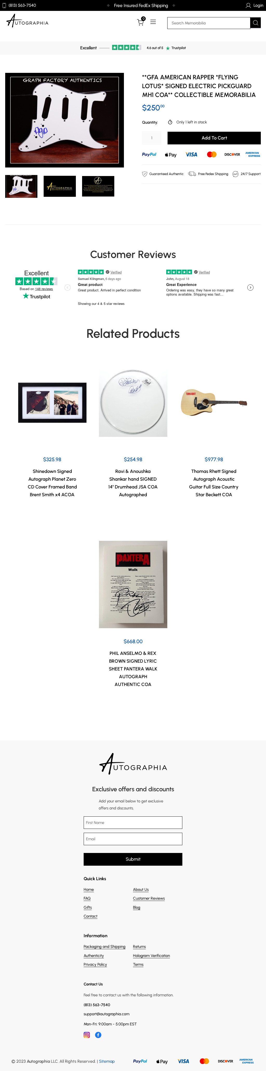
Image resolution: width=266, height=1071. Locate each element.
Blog (136, 907)
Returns (139, 946)
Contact (90, 916)
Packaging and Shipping (104, 946)
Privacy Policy (95, 964)
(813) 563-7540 (22, 5)
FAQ (87, 898)
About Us (141, 889)
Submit (133, 859)
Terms (138, 964)
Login (258, 5)
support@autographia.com (106, 1014)
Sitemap (107, 1061)
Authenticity (94, 955)
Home (89, 889)
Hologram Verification (151, 955)
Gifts (88, 907)
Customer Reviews (149, 898)
